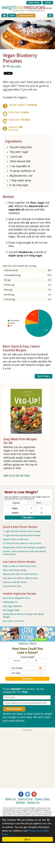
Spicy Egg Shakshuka (12, 606)
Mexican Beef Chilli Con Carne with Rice (20, 574)
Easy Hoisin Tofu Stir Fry (13, 621)
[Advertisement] (27, 758)
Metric (33, 643)
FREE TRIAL (33, 3)
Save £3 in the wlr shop (17, 475)
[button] (16, 503)
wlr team (16, 66)
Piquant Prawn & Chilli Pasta (15, 539)
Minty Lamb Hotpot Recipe (15, 570)
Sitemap (20, 802)
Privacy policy (33, 720)
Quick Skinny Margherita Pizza (16, 598)
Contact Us (33, 802)
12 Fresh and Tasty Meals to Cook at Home (22, 543)
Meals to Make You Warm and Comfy (19, 566)
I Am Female (16, 668)
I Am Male (15, 673)
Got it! (27, 839)
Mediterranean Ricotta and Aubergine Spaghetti (24, 547)
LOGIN (48, 3)
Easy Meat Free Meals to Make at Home (20, 578)
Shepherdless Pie (10, 602)
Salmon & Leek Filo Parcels (15, 582)
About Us (10, 799)
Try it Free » (43, 376)
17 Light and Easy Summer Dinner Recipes (21, 531)
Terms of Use (25, 799)
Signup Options (26, 15)
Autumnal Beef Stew (12, 586)
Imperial (23, 643)
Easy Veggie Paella (11, 610)
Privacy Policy (42, 799)
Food (12, 15)
